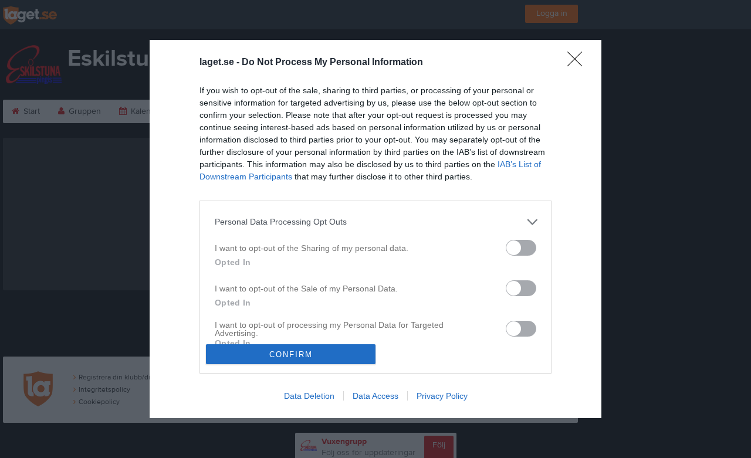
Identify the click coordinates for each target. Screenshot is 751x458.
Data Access (375, 396)
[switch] (521, 248)
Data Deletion (309, 396)
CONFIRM (291, 354)
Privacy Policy (442, 396)
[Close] (578, 63)
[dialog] (375, 229)
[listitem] (375, 222)
